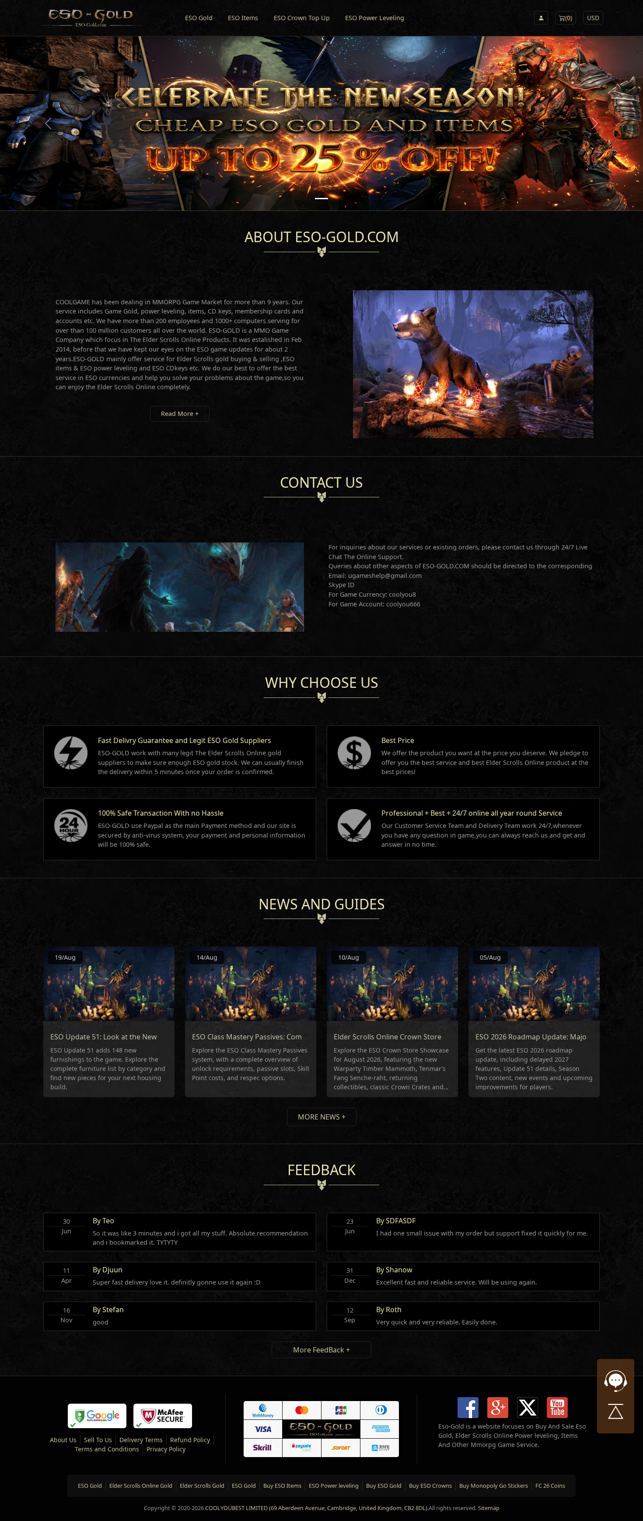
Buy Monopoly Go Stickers (493, 1485)
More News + (322, 1117)
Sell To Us (98, 1440)
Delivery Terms (141, 1440)
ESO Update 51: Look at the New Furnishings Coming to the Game (159, 1037)
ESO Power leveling (334, 1485)
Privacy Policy (166, 1449)
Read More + (180, 413)
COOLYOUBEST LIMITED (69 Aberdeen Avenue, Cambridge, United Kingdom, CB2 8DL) (316, 1508)
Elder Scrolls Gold (202, 1485)
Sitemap (489, 1508)
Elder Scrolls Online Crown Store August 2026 (409, 1037)
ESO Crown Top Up (302, 18)
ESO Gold (199, 18)
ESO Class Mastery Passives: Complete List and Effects (281, 1037)
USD (593, 18)
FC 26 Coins (550, 1485)
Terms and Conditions (107, 1449)
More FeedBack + (321, 1350)
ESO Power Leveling (374, 18)
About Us (63, 1440)
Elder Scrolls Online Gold (140, 1485)
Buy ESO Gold (384, 1485)
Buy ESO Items (282, 1485)
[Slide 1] (321, 199)
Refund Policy (190, 1440)
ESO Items (243, 18)
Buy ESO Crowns (430, 1485)
